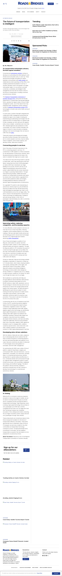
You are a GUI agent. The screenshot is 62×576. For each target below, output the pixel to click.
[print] (29, 40)
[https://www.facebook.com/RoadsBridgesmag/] (43, 555)
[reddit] (18, 40)
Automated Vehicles (7, 18)
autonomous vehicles (16, 73)
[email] (20, 40)
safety (12, 132)
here (43, 8)
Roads (23, 11)
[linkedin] (14, 40)
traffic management (13, 238)
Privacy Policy (39, 573)
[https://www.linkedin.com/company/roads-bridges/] (46, 555)
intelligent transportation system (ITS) (18, 107)
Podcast (43, 11)
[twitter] (16, 40)
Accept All (56, 573)
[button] (4, 4)
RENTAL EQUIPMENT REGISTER (46, 567)
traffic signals (22, 80)
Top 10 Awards (30, 11)
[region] (31, 573)
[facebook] (11, 40)
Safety (37, 11)
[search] (6, 4)
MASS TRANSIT (35, 567)
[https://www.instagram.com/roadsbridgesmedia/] (44, 555)
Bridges (18, 11)
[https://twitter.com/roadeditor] (47, 555)
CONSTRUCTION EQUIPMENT (25, 567)
